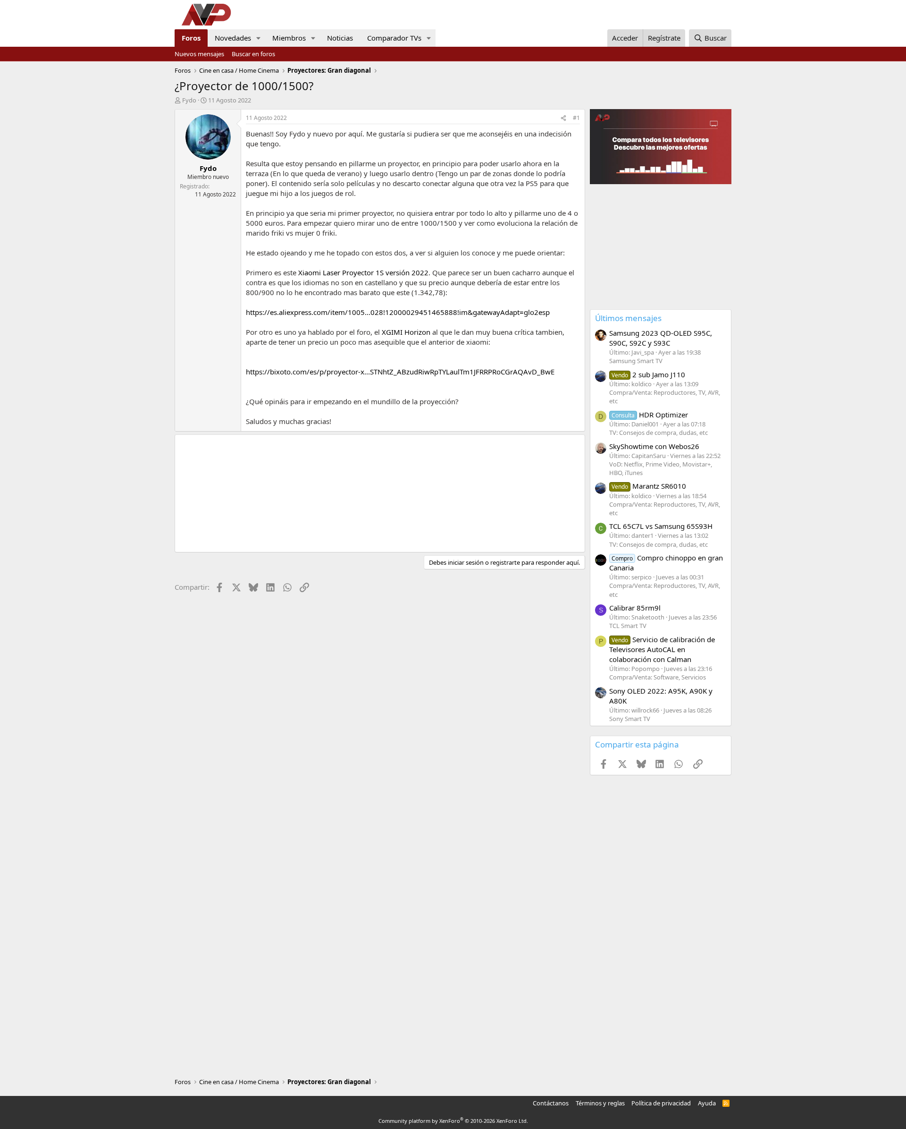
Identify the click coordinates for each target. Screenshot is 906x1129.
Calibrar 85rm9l (635, 607)
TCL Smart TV (627, 625)
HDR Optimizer (650, 414)
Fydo (189, 100)
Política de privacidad (661, 1103)
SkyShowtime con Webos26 (654, 446)
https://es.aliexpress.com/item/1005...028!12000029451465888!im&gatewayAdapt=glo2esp (398, 312)
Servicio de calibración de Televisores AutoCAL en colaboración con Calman (662, 649)
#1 (576, 118)
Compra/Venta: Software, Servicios (657, 677)
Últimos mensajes (628, 318)
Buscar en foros (253, 54)
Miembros (289, 37)
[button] (258, 38)
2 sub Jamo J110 (648, 374)
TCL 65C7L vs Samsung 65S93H (661, 526)
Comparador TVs (394, 37)
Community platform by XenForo (453, 1120)
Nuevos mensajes (199, 54)
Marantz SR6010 (649, 486)
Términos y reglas (600, 1103)
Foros (191, 37)
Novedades (233, 37)
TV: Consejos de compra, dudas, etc (658, 432)
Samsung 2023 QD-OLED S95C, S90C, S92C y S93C (660, 338)
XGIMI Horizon (406, 332)
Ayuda (707, 1103)
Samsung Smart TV (636, 361)
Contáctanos (551, 1103)
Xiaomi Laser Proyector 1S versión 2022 (363, 272)
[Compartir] (563, 118)
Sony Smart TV (629, 718)
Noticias (340, 37)
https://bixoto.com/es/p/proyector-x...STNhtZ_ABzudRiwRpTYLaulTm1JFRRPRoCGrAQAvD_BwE (400, 371)
